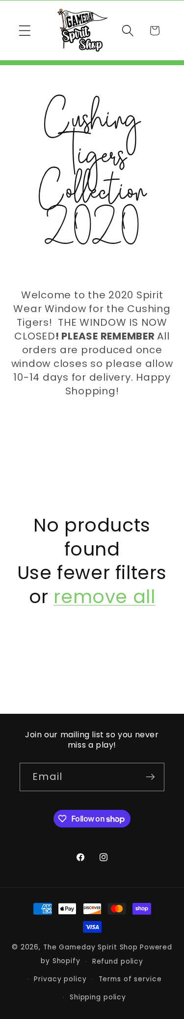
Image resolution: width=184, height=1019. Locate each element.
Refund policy (117, 961)
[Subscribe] (150, 777)
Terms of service (130, 979)
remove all (104, 597)
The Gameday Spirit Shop (90, 947)
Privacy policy (60, 979)
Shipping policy (98, 997)
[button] (24, 30)
